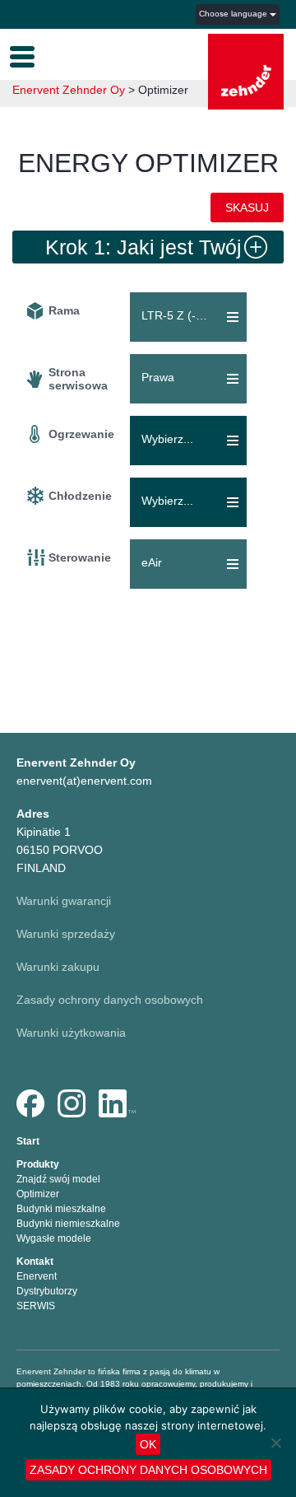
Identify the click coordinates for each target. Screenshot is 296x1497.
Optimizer (37, 1194)
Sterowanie (80, 557)
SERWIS (35, 1306)
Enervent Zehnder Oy (68, 89)
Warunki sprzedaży (65, 933)
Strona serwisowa (78, 379)
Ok (148, 1444)
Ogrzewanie (81, 434)
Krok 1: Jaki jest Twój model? (143, 249)
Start (27, 1141)
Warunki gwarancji (63, 900)
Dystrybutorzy (46, 1291)
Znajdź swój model (58, 1179)
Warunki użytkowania (71, 1032)
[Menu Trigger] (22, 55)
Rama (64, 310)
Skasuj (247, 207)
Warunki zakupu (57, 966)
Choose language (234, 13)
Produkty (37, 1164)
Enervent (36, 1276)
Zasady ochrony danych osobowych (109, 999)
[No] (275, 1442)
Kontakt (34, 1261)
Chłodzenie (80, 495)
